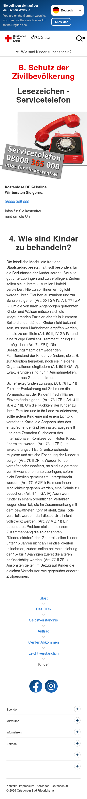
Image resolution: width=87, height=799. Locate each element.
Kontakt (11, 785)
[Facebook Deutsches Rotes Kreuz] (35, 686)
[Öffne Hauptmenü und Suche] (80, 38)
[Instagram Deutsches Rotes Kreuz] (51, 686)
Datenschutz (60, 785)
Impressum (26, 785)
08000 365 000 (17, 201)
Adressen (43, 785)
